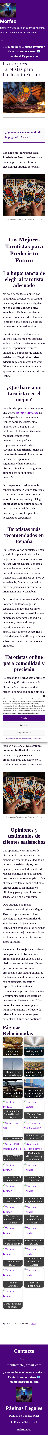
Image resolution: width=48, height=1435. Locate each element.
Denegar (24, 725)
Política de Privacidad (24, 1422)
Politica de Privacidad (26, 738)
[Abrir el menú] (2, 39)
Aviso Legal (38, 738)
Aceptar (24, 718)
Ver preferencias (24, 732)
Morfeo (8, 21)
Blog (33, 1323)
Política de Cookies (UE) (24, 1415)
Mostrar (25, 137)
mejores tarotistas (27, 412)
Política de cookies (12, 738)
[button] (44, 696)
